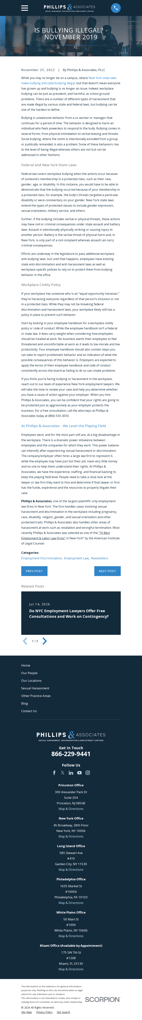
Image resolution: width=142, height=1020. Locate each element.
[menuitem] (26, 1012)
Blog (24, 703)
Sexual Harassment (35, 688)
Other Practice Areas (36, 696)
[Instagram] (88, 773)
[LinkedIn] (71, 773)
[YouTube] (79, 773)
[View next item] (44, 641)
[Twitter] (62, 773)
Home (25, 665)
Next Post (107, 571)
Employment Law (76, 558)
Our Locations (31, 680)
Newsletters (99, 558)
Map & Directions (71, 809)
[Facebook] (54, 773)
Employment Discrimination (41, 558)
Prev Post (34, 571)
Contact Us (29, 711)
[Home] (69, 8)
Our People (29, 673)
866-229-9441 (71, 753)
